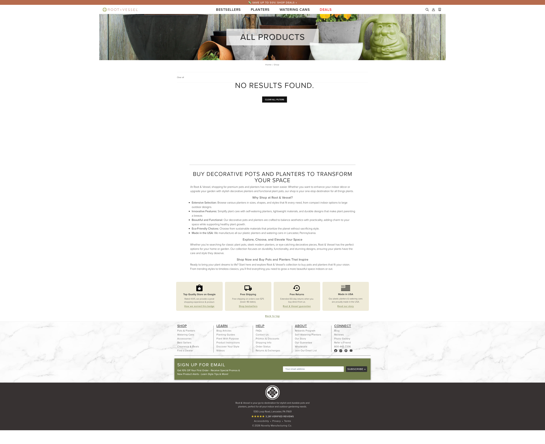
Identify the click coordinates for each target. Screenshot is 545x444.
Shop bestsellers (248, 306)
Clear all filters (274, 99)
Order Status (263, 346)
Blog (337, 330)
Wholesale (301, 346)
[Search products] (427, 9)
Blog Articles (223, 330)
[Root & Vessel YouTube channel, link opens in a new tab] (351, 350)
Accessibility (261, 421)
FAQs (259, 330)
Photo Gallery (342, 338)
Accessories (184, 338)
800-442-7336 (342, 346)
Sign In (433, 9)
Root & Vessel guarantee (297, 306)
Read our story (345, 306)
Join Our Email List (306, 350)
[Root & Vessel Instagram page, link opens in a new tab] (341, 350)
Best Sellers (184, 342)
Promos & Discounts (267, 338)
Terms (287, 421)
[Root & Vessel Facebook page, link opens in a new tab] (335, 350)
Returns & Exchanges (268, 350)
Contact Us (262, 334)
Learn (222, 325)
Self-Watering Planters (308, 334)
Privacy (276, 421)
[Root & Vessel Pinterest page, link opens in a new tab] (345, 350)
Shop (182, 325)
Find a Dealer (185, 350)
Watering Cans (185, 334)
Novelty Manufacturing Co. (276, 425)
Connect (342, 325)
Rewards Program (305, 330)
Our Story (300, 338)
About (301, 325)
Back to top (272, 316)
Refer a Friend (342, 342)
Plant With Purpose (227, 338)
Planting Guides (225, 334)
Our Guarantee (303, 342)
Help (260, 325)
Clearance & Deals (188, 346)
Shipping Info (264, 342)
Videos (220, 350)
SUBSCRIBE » (356, 369)
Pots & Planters (186, 330)
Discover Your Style (227, 346)
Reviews (339, 334)
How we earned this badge (199, 306)
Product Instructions (228, 342)
